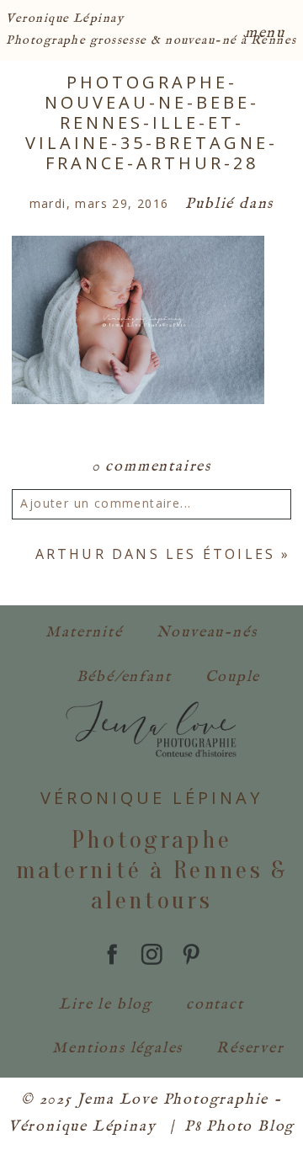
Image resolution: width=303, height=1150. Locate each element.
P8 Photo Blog (239, 1127)
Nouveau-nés (207, 632)
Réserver (250, 1048)
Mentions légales (117, 1048)
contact (215, 1004)
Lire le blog (105, 1004)
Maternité (83, 632)
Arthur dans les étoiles (155, 554)
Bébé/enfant (124, 677)
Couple (233, 677)
